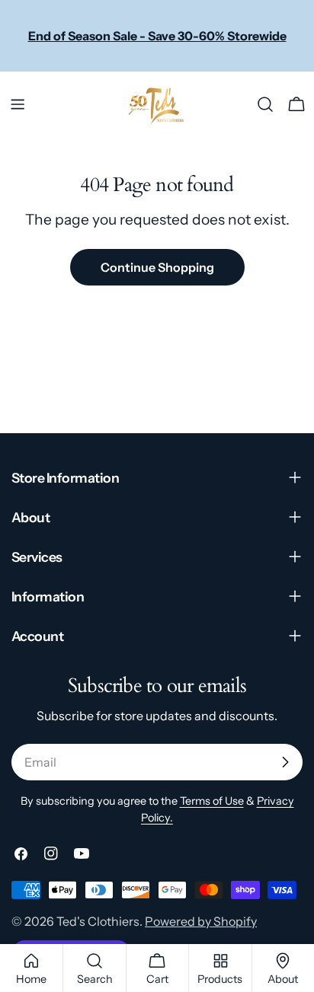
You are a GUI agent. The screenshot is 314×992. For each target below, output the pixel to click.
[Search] (265, 104)
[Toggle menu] (17, 104)
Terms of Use (212, 801)
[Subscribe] (285, 762)
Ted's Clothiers (97, 921)
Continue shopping (157, 267)
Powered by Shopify (201, 921)
